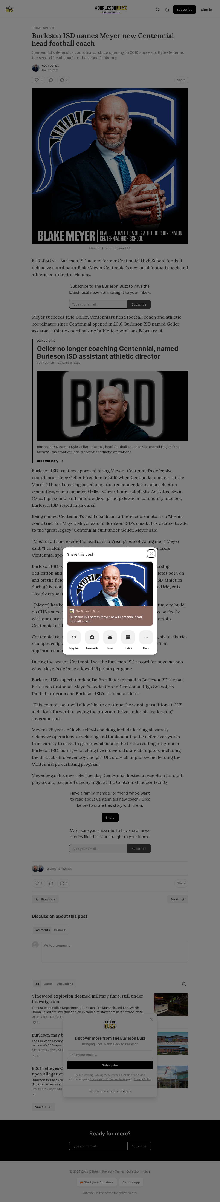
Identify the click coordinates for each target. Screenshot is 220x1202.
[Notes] (128, 637)
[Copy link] (74, 637)
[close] (151, 553)
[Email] (110, 637)
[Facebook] (92, 637)
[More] (146, 637)
